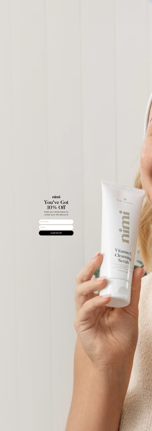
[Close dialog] (151, 1)
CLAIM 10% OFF (56, 233)
